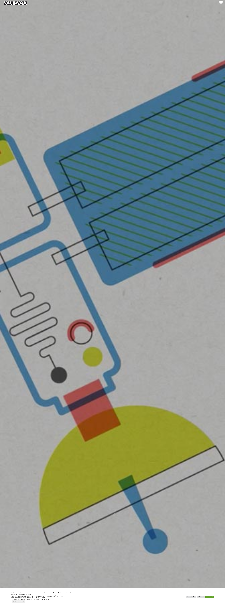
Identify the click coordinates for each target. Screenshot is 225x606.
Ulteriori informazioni (18, 601)
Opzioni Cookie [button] (191, 597)
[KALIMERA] (15, 4)
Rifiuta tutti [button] (201, 597)
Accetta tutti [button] (209, 597)
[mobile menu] (221, 2)
